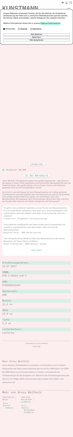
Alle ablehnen (36, 34)
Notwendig (10, 29)
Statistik (23, 29)
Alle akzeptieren (36, 40)
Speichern (36, 37)
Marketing (37, 29)
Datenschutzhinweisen (50, 23)
